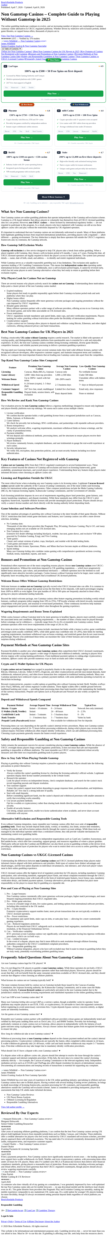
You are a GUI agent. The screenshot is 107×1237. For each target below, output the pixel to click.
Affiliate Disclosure (35, 1221)
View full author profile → (13, 1107)
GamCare (29, 1210)
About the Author (52, 1221)
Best (12, 2)
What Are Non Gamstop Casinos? (16, 51)
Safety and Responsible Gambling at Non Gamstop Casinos (48, 56)
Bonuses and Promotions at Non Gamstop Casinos (50, 54)
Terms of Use (20, 1221)
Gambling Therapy (45, 1210)
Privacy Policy (7, 1221)
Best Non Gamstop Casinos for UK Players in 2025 (56, 51)
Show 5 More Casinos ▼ (53, 197)
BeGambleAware (14, 1210)
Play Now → (53, 93)
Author (4, 5)
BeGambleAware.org (77, 203)
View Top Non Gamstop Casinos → (17, 36)
